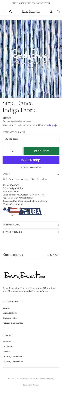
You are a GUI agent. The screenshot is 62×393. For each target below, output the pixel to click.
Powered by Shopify (45, 379)
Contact (6, 308)
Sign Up (53, 255)
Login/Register (10, 313)
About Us (7, 342)
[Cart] (58, 11)
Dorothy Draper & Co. (14, 357)
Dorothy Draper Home (25, 379)
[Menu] (3, 11)
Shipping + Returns (12, 232)
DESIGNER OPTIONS (14, 132)
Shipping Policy (10, 318)
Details (6, 174)
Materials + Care (11, 225)
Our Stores (8, 347)
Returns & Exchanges (13, 323)
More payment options (31, 167)
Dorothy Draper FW (13, 362)
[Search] (10, 11)
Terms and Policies (31, 385)
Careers (6, 352)
